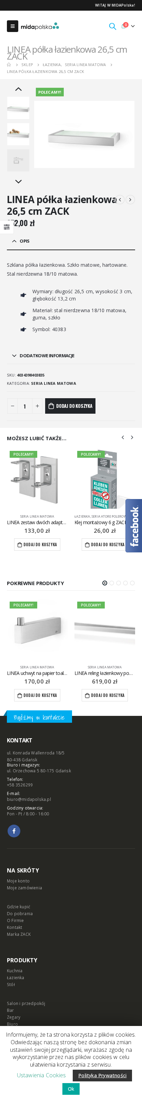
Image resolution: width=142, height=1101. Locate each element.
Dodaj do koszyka (74, 405)
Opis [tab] (24, 241)
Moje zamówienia (24, 887)
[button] (104, 583)
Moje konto (18, 880)
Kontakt (14, 927)
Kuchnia (14, 970)
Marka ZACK (19, 934)
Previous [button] (18, 89)
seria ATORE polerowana (45, 516)
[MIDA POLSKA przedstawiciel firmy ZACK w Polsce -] (40, 26)
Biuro (12, 1024)
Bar (10, 1010)
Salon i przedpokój (26, 1003)
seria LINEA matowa (53, 383)
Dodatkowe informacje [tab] (47, 355)
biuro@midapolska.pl (29, 799)
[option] (18, 108)
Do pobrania (20, 913)
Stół (11, 984)
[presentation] (42, 134)
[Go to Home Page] (9, 64)
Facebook (14, 831)
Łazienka (15, 516)
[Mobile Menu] (12, 26)
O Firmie (15, 920)
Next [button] (18, 182)
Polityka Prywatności (102, 1075)
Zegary (13, 1017)
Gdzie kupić (18, 906)
